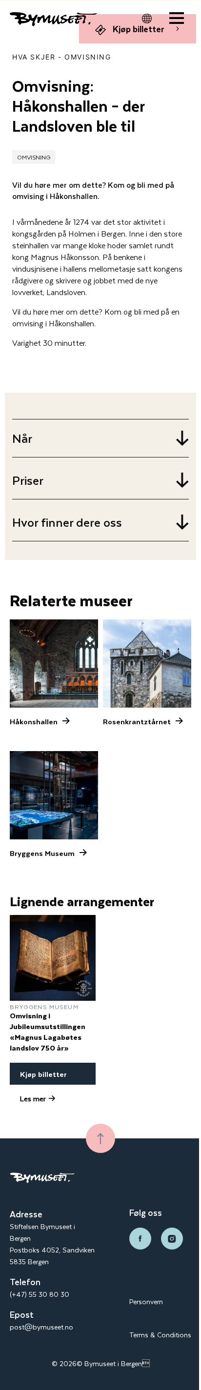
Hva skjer (33, 57)
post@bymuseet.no (41, 1326)
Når (22, 438)
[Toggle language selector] (147, 18)
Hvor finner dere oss (67, 522)
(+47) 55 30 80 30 (39, 1294)
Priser (27, 480)
